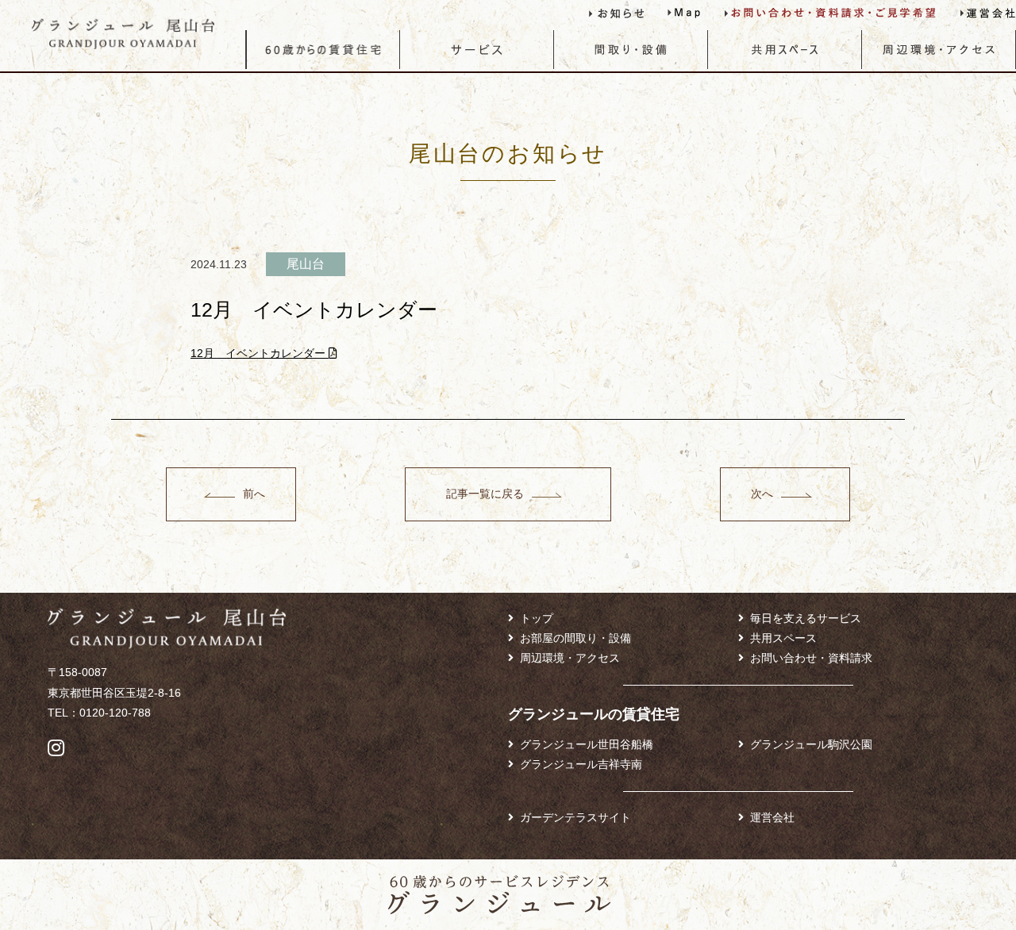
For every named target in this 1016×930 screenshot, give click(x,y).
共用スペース (783, 638)
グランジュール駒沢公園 (811, 744)
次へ (762, 493)
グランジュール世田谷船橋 (586, 744)
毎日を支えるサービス (805, 618)
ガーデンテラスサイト (575, 817)
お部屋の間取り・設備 (575, 638)
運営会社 (772, 817)
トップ (536, 618)
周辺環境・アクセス (570, 657)
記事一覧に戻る (485, 493)
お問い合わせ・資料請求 (811, 657)
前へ (254, 493)
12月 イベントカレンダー (259, 353)
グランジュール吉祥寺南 (581, 764)
